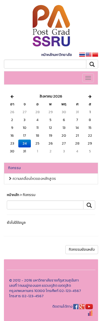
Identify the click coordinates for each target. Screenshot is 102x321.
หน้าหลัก (13, 195)
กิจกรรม (14, 168)
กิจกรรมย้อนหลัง (82, 249)
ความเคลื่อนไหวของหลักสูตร (34, 178)
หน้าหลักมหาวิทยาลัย (56, 55)
